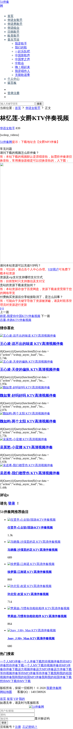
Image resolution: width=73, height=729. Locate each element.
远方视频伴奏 (27, 669)
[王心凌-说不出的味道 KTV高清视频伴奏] (28, 335)
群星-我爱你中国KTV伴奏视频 (20, 316)
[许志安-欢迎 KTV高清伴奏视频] (29, 586)
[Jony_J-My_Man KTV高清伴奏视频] (31, 630)
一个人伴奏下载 (31, 661)
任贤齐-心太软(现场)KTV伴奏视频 (30, 527)
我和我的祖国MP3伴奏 (27, 677)
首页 (10, 16)
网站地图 (6, 691)
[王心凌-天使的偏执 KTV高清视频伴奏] (26, 361)
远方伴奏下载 (63, 669)
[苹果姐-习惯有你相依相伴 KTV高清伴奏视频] (38, 608)
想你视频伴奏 (51, 661)
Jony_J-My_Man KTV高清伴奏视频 (31, 638)
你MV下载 (24, 681)
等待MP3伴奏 (27, 673)
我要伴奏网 (53, 688)
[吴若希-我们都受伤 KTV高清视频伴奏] (26, 465)
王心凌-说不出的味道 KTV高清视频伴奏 (31, 344)
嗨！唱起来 (22, 67)
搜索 (39, 103)
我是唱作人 (22, 71)
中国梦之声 (22, 59)
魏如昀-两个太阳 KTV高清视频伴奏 (28, 421)
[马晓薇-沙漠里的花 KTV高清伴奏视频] (33, 541)
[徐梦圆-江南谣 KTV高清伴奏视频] (30, 564)
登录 (11, 503)
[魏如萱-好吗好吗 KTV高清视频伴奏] (25, 387)
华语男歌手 (14, 23)
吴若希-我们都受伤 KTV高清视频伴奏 (30, 473)
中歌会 (19, 63)
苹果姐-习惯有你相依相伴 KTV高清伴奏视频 (37, 616)
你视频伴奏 (51, 665)
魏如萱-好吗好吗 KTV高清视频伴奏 (28, 395)
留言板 (11, 82)
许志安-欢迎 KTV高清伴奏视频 (28, 594)
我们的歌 (21, 47)
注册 (18, 726)
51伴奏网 (6, 141)
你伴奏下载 (10, 669)
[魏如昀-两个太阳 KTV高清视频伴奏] (25, 413)
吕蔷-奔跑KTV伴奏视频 (15, 319)
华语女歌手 (14, 20)
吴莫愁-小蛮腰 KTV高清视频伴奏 (26, 447)
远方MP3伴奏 (45, 669)
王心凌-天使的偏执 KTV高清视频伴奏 (30, 369)
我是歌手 (21, 43)
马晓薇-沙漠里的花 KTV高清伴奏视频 (32, 549)
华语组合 (13, 27)
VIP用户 (53, 269)
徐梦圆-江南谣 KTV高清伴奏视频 (29, 571)
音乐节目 (13, 39)
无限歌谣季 (22, 74)
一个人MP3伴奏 (10, 661)
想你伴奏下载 (15, 665)
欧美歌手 (13, 35)
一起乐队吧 (22, 51)
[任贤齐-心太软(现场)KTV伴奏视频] (31, 519)
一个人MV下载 (34, 665)
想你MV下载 (8, 681)
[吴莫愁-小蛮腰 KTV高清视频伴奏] (23, 439)
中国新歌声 (22, 55)
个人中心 (13, 78)
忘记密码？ (29, 726)
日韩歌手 (13, 31)
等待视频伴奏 (9, 673)
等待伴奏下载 (45, 673)
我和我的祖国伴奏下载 (57, 677)
